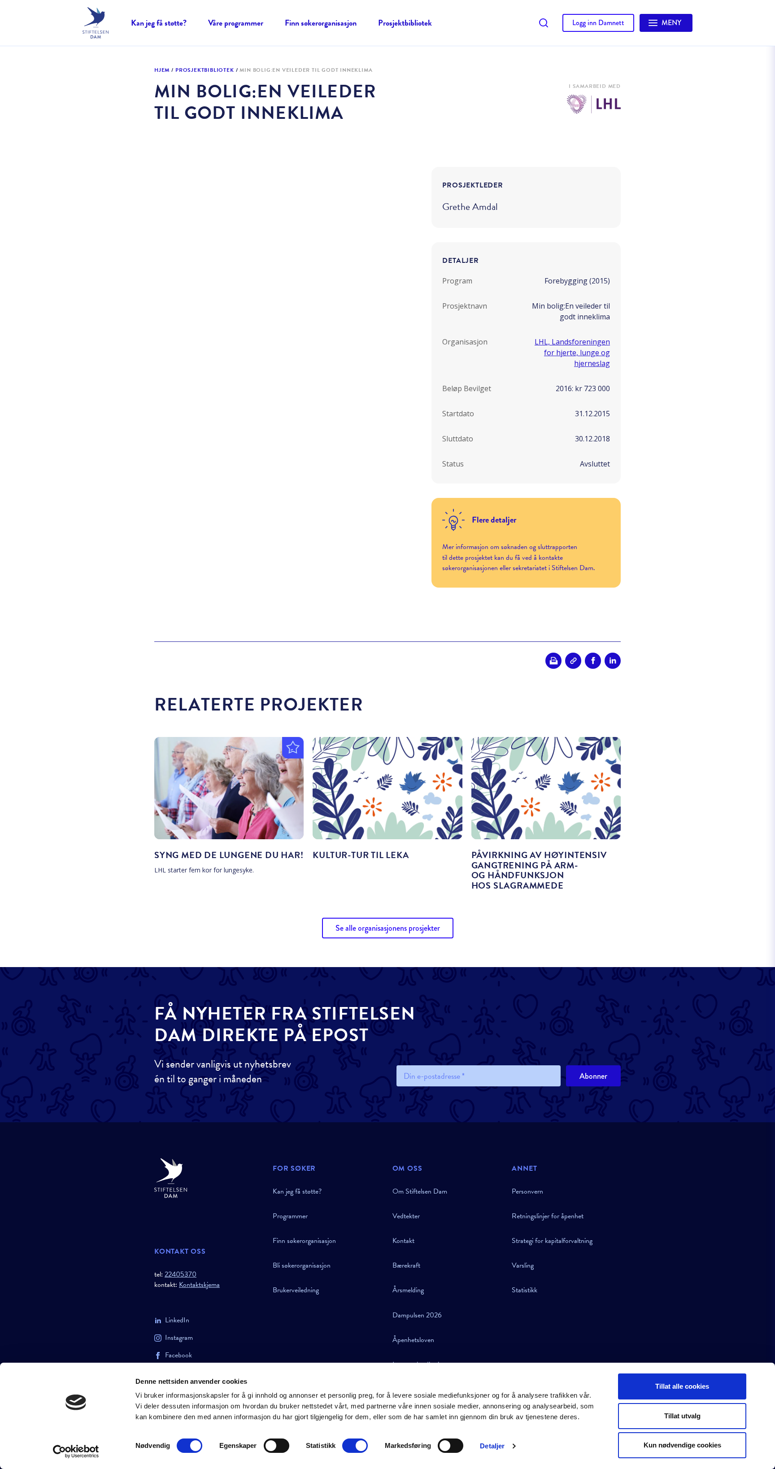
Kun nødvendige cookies (682, 1445)
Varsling (523, 1265)
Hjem (162, 70)
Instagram (179, 1337)
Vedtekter (406, 1216)
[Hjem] (208, 1178)
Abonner (593, 1076)
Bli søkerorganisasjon (302, 1265)
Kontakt (403, 1240)
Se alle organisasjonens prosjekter (387, 928)
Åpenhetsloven (413, 1339)
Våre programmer (235, 23)
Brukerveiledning (296, 1290)
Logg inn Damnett (598, 22)
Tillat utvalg (682, 1416)
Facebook (178, 1355)
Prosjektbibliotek (405, 23)
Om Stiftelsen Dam (419, 1191)
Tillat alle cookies (682, 1386)
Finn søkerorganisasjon (321, 23)
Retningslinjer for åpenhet (547, 1216)
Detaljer (492, 1446)
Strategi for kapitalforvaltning (552, 1240)
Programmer (290, 1216)
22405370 (180, 1274)
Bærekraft (406, 1265)
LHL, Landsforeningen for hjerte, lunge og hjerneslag (572, 352)
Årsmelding (408, 1290)
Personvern (527, 1191)
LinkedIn (177, 1320)
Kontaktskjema (199, 1285)
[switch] (276, 1445)
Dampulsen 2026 (417, 1315)
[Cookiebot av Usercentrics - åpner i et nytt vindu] (76, 1451)
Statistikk (524, 1290)
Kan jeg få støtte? (159, 23)
